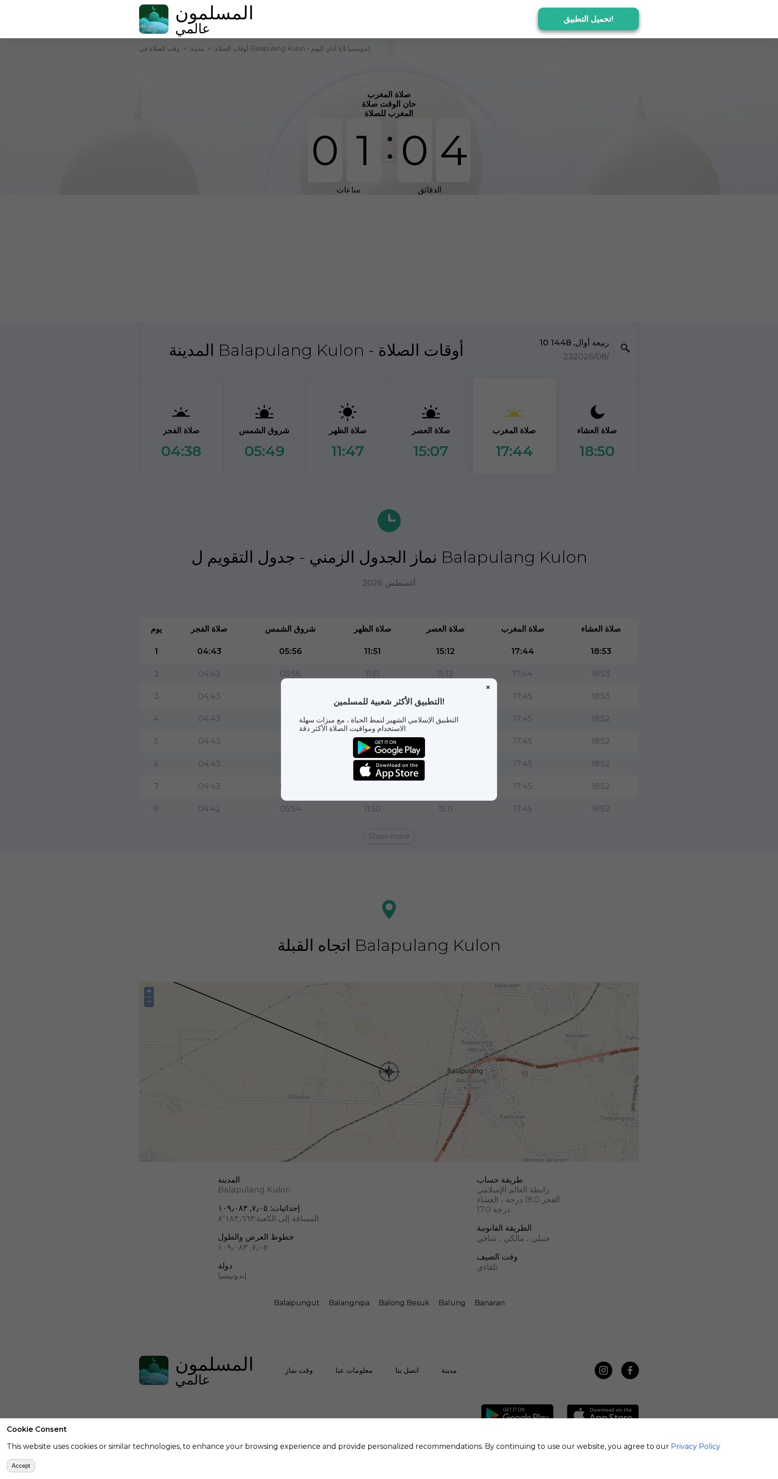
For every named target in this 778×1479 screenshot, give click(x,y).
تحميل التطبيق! (588, 19)
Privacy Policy (695, 1446)
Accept (21, 1465)
